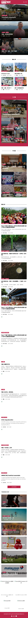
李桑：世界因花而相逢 (7, 34)
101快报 (4, 164)
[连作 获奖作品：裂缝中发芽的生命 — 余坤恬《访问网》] (14, 243)
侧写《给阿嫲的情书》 (19, 88)
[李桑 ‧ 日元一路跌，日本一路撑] (14, 46)
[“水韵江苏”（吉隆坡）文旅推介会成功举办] (14, 163)
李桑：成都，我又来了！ (6, 88)
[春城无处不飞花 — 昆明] (14, 557)
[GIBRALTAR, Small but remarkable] (14, 465)
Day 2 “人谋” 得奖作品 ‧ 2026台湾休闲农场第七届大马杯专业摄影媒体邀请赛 (13, 308)
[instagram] (13, 616)
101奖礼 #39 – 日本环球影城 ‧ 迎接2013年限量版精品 (14, 545)
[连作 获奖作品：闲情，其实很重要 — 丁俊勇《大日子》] (14, 270)
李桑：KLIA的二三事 (6, 447)
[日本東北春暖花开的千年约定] (7, 191)
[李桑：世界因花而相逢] (14, 29)
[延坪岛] (14, 501)
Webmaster (6, 547)
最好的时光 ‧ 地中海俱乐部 (8, 517)
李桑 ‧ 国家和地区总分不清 (20, 141)
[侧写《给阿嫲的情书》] (21, 81)
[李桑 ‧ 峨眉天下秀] (21, 67)
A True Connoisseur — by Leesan (11, 532)
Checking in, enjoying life (9, 17)
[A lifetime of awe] (7, 67)
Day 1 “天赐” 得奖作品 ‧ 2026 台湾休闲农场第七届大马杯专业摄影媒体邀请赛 (13, 335)
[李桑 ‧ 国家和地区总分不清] (20, 136)
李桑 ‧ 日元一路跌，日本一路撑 (9, 51)
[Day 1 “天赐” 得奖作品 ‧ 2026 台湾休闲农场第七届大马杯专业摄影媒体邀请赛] (14, 324)
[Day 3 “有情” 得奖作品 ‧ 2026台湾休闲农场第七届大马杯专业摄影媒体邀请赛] (14, 215)
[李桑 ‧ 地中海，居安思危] (14, 381)
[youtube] (16, 616)
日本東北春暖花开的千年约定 (7, 195)
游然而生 (7, 32)
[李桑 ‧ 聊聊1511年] (14, 353)
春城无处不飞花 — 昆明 (8, 560)
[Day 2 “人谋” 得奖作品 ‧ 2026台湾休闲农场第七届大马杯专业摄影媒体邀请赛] (14, 297)
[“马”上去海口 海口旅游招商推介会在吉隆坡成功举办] (7, 178)
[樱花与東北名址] (20, 178)
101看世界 (7, 223)
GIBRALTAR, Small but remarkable (10, 475)
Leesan (4, 19)
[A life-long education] (14, 409)
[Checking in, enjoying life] (14, 12)
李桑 (17, 75)
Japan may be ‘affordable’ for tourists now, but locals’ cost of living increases (7, 141)
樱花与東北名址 (18, 183)
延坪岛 (4, 503)
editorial (6, 170)
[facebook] (11, 616)
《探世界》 (6, 561)
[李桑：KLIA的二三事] (14, 437)
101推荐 (4, 192)
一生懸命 (16, 138)
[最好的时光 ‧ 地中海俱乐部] (14, 515)
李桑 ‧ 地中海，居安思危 (7, 392)
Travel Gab (4, 15)
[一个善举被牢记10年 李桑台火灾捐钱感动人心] (20, 191)
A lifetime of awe (5, 73)
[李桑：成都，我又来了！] (7, 81)
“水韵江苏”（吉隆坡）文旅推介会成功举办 (13, 167)
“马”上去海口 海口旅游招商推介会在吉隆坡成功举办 (7, 182)
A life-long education (7, 420)
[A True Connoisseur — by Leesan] (14, 529)
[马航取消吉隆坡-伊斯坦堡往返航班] (14, 571)
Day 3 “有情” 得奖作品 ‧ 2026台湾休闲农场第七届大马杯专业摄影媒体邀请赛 (13, 226)
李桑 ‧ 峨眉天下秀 (18, 73)
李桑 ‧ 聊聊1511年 (5, 364)
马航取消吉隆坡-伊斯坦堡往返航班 (10, 574)
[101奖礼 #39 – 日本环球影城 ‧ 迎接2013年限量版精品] (14, 543)
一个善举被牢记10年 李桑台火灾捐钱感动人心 (20, 195)
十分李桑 (3, 32)
